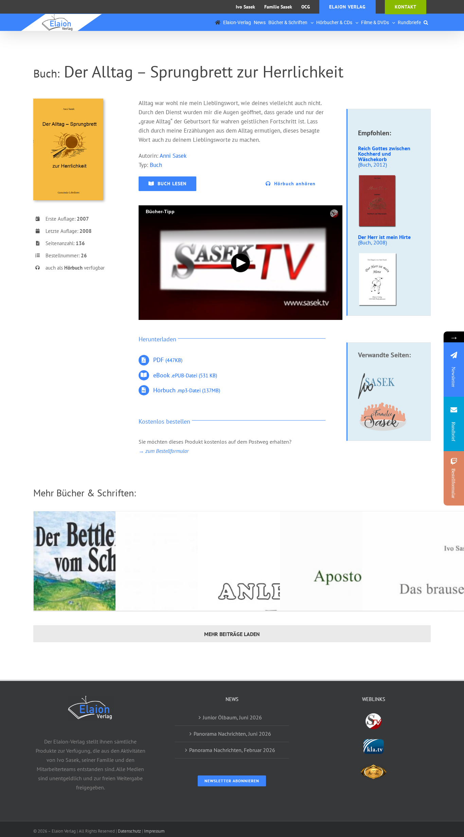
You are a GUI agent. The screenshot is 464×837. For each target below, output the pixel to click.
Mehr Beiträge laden (232, 634)
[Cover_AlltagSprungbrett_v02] (68, 101)
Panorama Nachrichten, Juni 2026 (232, 733)
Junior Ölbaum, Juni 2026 (232, 717)
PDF (167, 360)
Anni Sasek (173, 155)
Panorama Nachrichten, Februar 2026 (232, 750)
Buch (156, 165)
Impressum (154, 831)
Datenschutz (129, 831)
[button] (426, 22)
